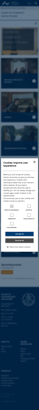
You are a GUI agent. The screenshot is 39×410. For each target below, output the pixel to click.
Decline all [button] (19, 240)
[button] (19, 247)
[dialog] (19, 205)
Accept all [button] (19, 234)
